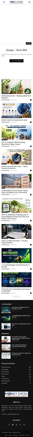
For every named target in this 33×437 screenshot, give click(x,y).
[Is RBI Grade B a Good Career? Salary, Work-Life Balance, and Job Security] (16, 181)
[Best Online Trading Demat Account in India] (6, 326)
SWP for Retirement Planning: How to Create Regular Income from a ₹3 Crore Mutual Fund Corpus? (15, 216)
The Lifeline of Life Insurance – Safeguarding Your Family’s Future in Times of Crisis (21, 338)
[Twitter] (16, 424)
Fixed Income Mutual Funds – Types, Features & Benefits (15, 167)
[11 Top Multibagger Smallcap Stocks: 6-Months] (16, 255)
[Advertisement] (16, 21)
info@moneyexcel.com (13, 414)
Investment (4, 163)
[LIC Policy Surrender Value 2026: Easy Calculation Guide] (6, 355)
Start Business (4, 238)
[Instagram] (24, 424)
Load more (16, 296)
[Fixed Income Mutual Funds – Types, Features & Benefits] (16, 157)
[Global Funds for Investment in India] (16, 110)
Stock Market (4, 262)
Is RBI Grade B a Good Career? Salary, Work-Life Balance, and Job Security (15, 191)
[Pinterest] (20, 424)
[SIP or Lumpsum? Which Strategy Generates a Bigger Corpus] (16, 132)
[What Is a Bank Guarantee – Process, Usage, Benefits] (16, 231)
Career (3, 188)
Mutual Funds (4, 93)
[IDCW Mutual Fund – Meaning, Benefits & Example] (16, 86)
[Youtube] (12, 424)
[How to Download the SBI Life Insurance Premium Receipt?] (6, 347)
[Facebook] (8, 424)
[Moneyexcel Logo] (16, 2)
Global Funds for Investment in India (14, 120)
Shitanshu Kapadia (5, 99)
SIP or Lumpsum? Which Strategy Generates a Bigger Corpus (13, 143)
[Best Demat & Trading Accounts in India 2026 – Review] (6, 310)
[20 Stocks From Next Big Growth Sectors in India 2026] (16, 279)
